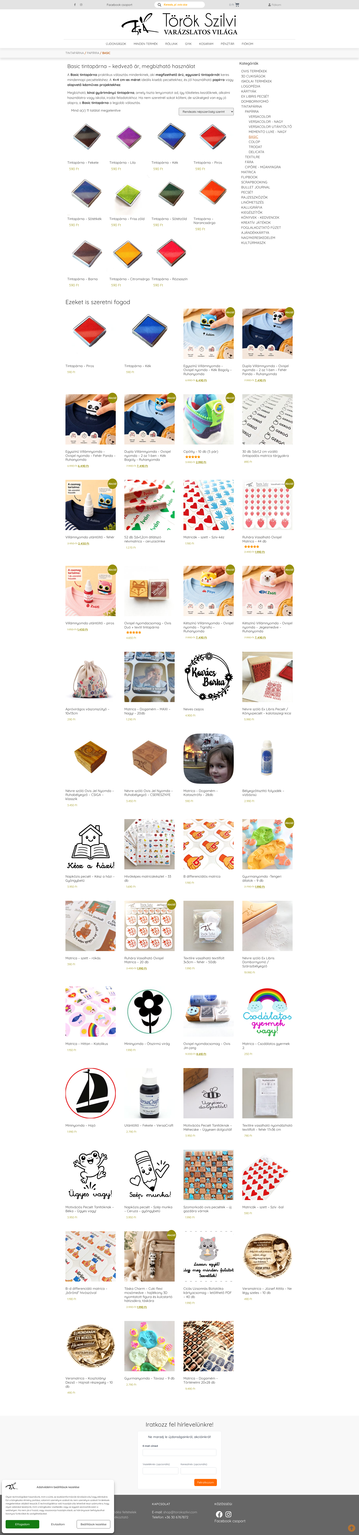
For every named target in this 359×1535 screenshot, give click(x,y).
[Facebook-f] (75, 4)
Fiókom (247, 44)
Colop (254, 142)
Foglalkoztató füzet (261, 227)
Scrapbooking (254, 182)
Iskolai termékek (256, 81)
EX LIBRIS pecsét (255, 96)
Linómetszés (252, 202)
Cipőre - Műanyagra (263, 167)
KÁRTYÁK (248, 91)
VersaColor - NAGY (266, 121)
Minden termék (146, 44)
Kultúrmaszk (253, 243)
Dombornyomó (255, 101)
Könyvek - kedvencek (260, 217)
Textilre (252, 157)
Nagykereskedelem (258, 238)
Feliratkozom (205, 1482)
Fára (249, 162)
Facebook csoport (119, 5)
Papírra (93, 53)
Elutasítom (58, 1524)
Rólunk (171, 44)
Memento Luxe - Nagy (267, 132)
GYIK (188, 44)
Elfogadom (22, 1524)
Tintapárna (74, 53)
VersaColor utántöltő (270, 126)
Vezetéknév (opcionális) (156, 1464)
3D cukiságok (253, 76)
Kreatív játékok (256, 222)
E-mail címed (150, 1445)
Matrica (248, 172)
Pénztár (227, 44)
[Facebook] (219, 1514)
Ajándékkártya (255, 232)
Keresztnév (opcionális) (194, 1464)
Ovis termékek (254, 71)
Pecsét (247, 192)
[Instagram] (81, 4)
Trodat (255, 147)
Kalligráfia (251, 207)
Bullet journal (255, 187)
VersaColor (260, 116)
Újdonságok (116, 44)
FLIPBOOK (249, 177)
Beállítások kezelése (93, 1524)
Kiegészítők (252, 212)
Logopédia (250, 86)
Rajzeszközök (254, 197)
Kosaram (206, 44)
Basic (253, 137)
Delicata (256, 152)
